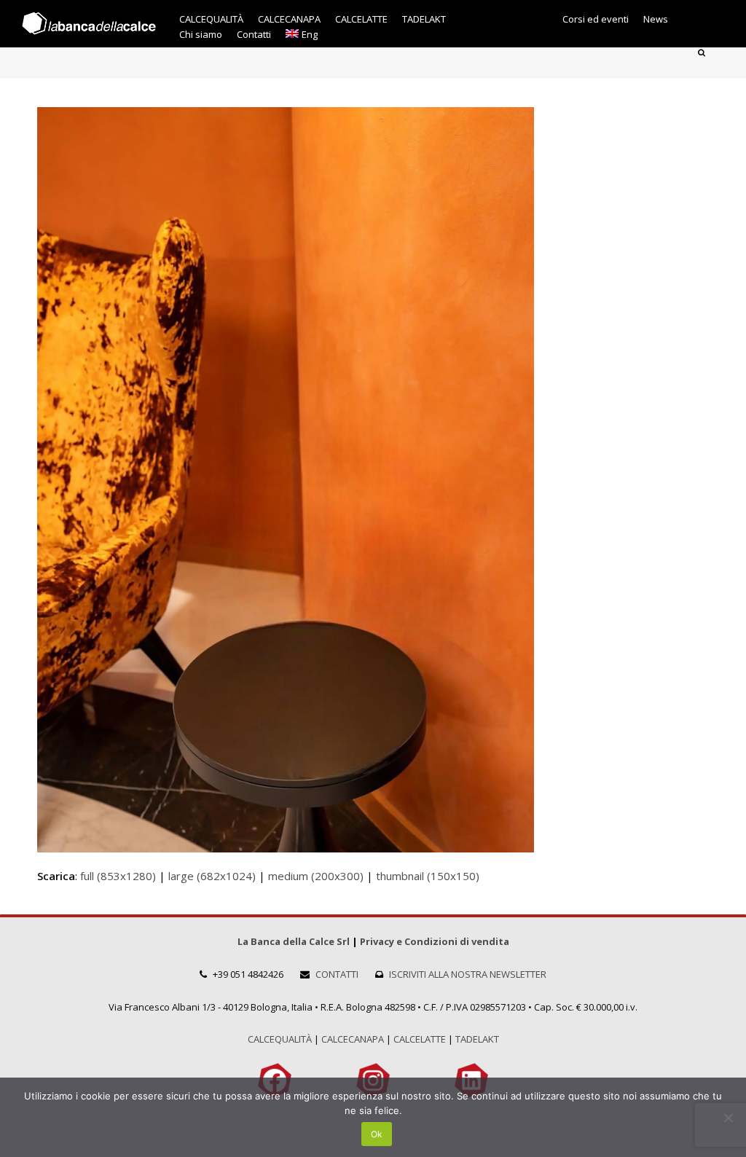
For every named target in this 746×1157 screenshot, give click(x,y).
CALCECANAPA (352, 1039)
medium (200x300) (316, 875)
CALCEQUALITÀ (280, 1039)
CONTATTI (336, 974)
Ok (376, 1134)
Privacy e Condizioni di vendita (434, 941)
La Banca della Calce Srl (293, 941)
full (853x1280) (118, 875)
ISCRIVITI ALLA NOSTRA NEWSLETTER (467, 974)
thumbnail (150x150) (427, 875)
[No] (728, 1117)
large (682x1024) (212, 875)
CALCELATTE (419, 1039)
